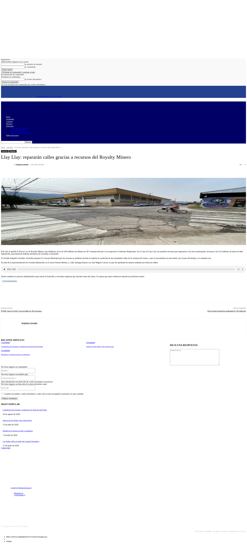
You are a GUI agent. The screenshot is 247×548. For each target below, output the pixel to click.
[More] (61, 171)
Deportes (9, 124)
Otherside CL (19, 493)
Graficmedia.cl (19, 495)
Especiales (10, 126)
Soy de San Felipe (18, 131)
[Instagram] (10, 508)
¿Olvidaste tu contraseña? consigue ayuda (18, 72)
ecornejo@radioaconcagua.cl (21, 488)
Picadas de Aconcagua (20, 128)
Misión (14, 137)
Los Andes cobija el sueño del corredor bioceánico (21, 441)
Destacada (13, 151)
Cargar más (5, 448)
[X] (34, 171)
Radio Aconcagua (12, 135)
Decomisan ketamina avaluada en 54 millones (227, 311)
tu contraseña (30, 67)
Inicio (8, 117)
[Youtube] (30, 508)
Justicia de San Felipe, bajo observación (100, 346)
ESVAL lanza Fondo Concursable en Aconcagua (21, 311)
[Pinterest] (43, 171)
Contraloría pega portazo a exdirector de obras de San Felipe (22, 346)
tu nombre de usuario (33, 64)
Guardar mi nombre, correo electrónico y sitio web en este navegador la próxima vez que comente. (44, 394)
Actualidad (10, 119)
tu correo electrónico (33, 79)
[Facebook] (24, 171)
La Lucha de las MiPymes (22, 133)
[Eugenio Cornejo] (7, 164)
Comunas (9, 121)
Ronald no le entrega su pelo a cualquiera (15, 354)
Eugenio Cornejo (22, 164)
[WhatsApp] (52, 171)
